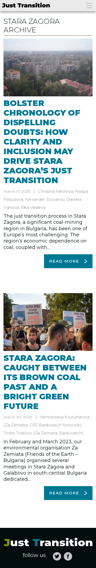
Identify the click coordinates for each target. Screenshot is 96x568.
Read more (64, 261)
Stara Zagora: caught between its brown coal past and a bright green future (45, 382)
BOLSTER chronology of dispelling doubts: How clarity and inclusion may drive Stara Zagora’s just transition (41, 141)
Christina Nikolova (55, 191)
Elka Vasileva (33, 207)
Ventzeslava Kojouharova (65, 416)
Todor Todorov (17, 433)
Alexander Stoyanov (45, 199)
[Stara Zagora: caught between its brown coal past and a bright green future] (47, 322)
